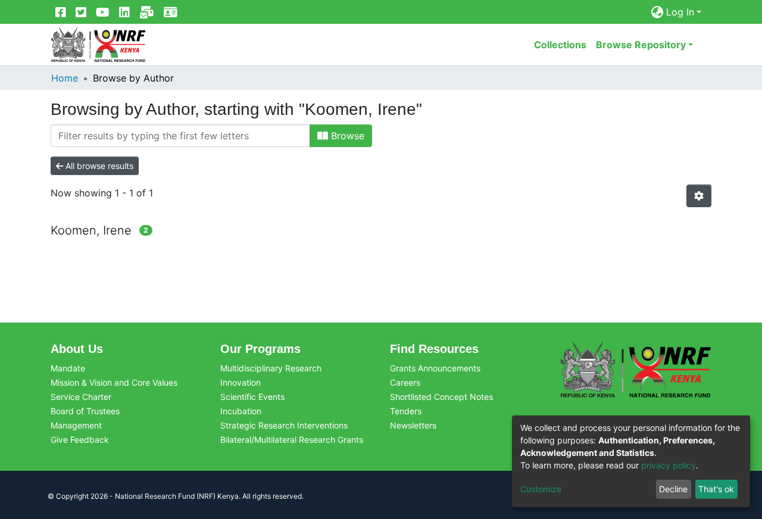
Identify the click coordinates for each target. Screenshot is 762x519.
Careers (405, 382)
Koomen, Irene (91, 230)
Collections (560, 45)
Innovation (240, 382)
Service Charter (81, 397)
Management (76, 425)
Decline (673, 489)
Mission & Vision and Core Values (114, 382)
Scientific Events (252, 397)
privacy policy (668, 465)
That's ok (716, 489)
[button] (657, 12)
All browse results (98, 166)
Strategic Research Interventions (284, 425)
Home (64, 78)
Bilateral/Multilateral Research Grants (291, 439)
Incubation (240, 411)
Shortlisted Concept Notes (441, 397)
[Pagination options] (698, 196)
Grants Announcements (435, 368)
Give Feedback (80, 439)
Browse (346, 136)
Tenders (405, 411)
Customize (540, 489)
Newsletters (413, 425)
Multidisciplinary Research (270, 368)
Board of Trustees (85, 411)
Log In (680, 12)
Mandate (68, 368)
